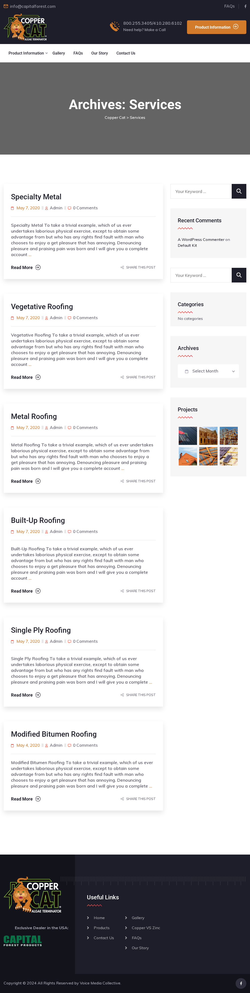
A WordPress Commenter (201, 239)
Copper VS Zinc (146, 927)
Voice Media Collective (100, 983)
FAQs (229, 6)
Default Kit (187, 245)
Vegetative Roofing (42, 306)
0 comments (85, 207)
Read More (22, 267)
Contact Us (125, 53)
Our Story (99, 53)
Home (99, 917)
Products (102, 927)
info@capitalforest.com (33, 6)
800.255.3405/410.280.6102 (152, 23)
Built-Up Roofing (38, 520)
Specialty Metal (36, 196)
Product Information (212, 27)
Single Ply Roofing (41, 630)
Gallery (58, 53)
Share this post (141, 267)
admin (56, 207)
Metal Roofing (34, 416)
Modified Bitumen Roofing (54, 734)
